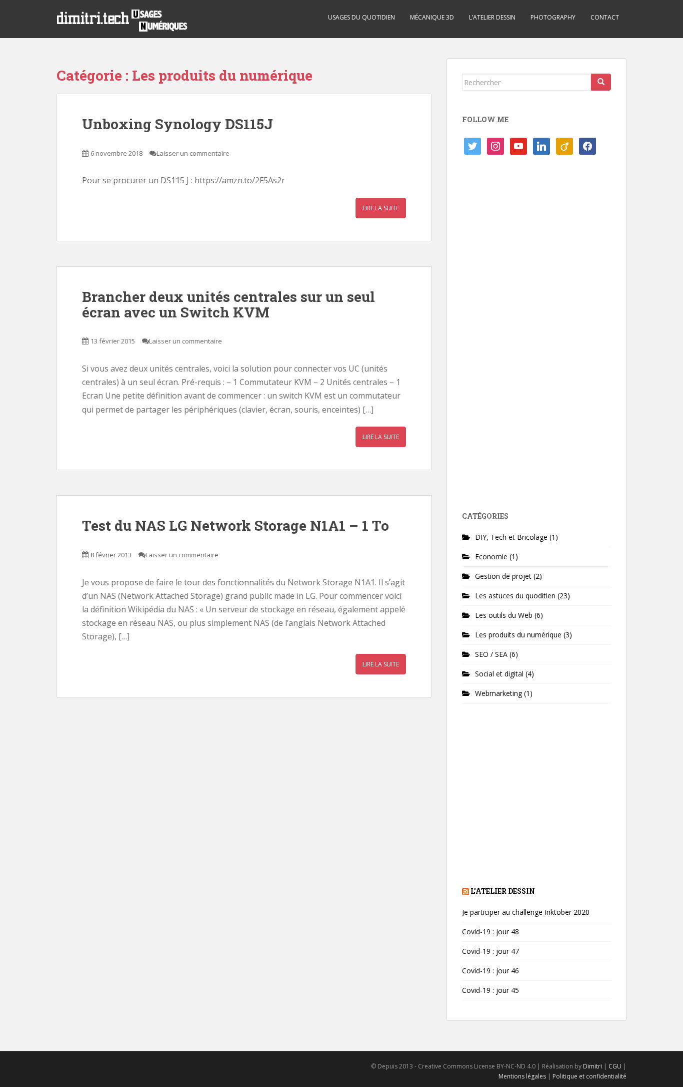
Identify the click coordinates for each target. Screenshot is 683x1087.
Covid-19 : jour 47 (490, 951)
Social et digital (499, 673)
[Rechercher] (601, 82)
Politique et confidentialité (589, 1076)
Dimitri (592, 1066)
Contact (604, 17)
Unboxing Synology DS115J (177, 124)
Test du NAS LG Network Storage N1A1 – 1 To (235, 525)
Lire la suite (380, 208)
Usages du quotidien (361, 17)
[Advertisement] (536, 337)
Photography (553, 17)
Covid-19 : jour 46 (490, 970)
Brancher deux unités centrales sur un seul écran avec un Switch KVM (228, 304)
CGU (615, 1066)
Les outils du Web (503, 615)
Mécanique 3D (432, 17)
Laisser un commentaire (193, 153)
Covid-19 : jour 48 (490, 931)
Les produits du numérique (518, 634)
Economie (491, 556)
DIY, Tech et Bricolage (511, 537)
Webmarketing (498, 693)
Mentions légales (522, 1076)
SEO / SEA (491, 654)
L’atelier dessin (492, 17)
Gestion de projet (503, 576)
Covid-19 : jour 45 (490, 990)
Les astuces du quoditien (515, 595)
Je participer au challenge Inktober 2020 (526, 912)
